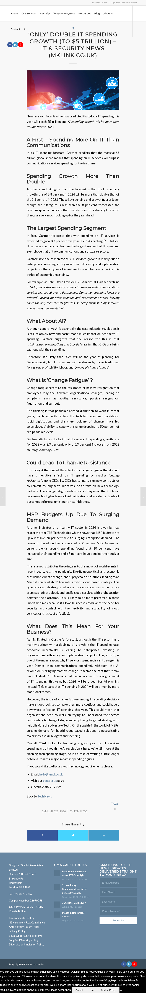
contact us (50, 780)
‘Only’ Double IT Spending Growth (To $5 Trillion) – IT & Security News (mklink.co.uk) (73, 45)
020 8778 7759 (23, 893)
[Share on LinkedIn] (103, 835)
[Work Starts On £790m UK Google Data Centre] (3, 496)
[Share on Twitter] (73, 835)
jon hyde (81, 811)
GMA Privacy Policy (22, 906)
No (92, 990)
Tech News (44, 796)
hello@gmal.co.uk (51, 774)
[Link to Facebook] (10, 44)
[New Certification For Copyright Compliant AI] (143, 496)
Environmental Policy (21, 918)
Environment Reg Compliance (27, 922)
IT (115, 809)
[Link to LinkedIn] (15, 44)
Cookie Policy (108, 990)
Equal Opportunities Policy (25, 935)
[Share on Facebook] (42, 835)
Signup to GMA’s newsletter (124, 2)
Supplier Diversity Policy (23, 940)
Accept (79, 990)
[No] (120, 990)
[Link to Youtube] (20, 44)
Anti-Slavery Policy (20, 926)
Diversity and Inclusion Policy (26, 944)
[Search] (24, 29)
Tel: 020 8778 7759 (100, 2)
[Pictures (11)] (73, 90)
